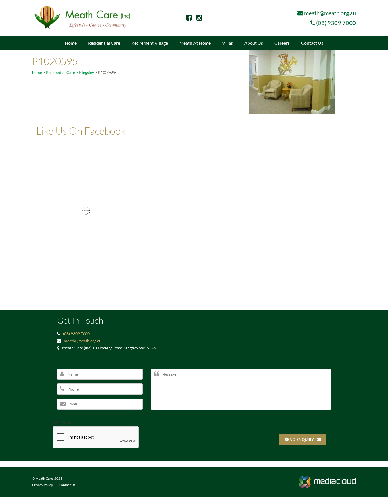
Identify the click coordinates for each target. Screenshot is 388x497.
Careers (282, 43)
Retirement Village (150, 43)
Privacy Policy (42, 485)
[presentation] (96, 437)
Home (71, 43)
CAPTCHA (62, 422)
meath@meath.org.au (330, 12)
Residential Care (104, 43)
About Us (253, 43)
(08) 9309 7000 (336, 22)
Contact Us (312, 43)
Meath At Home (195, 43)
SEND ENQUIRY (299, 439)
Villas (227, 43)
